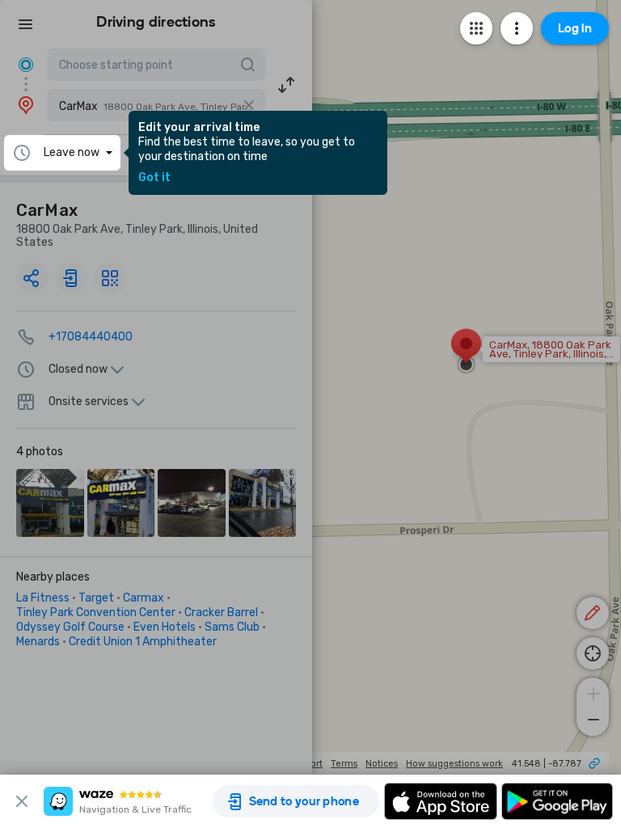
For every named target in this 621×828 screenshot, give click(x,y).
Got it (154, 177)
